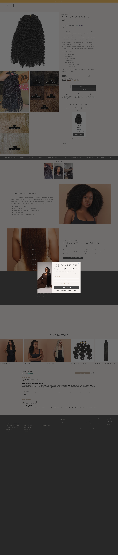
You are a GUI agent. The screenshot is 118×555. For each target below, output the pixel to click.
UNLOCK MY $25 (66, 287)
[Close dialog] (79, 263)
